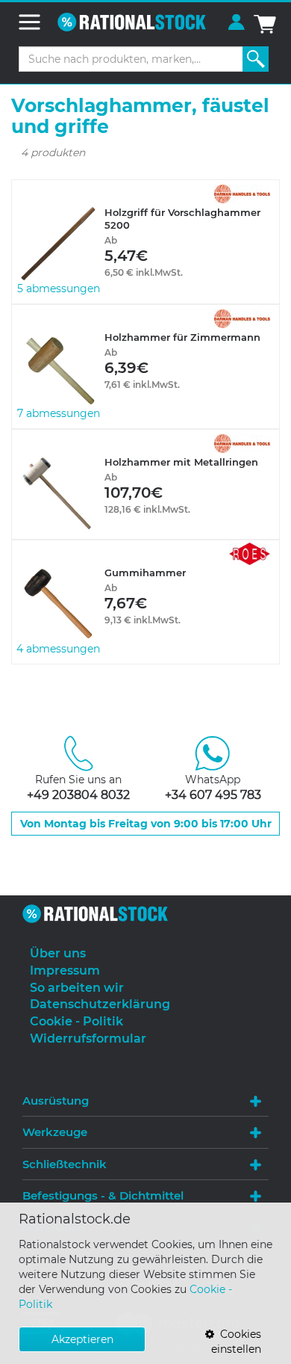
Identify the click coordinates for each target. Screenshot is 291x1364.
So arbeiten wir (77, 988)
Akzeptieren (82, 1339)
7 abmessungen (58, 413)
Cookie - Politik (76, 1021)
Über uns (58, 953)
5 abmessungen (58, 288)
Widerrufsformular (88, 1038)
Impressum (65, 970)
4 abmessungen (58, 648)
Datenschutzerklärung (100, 1004)
